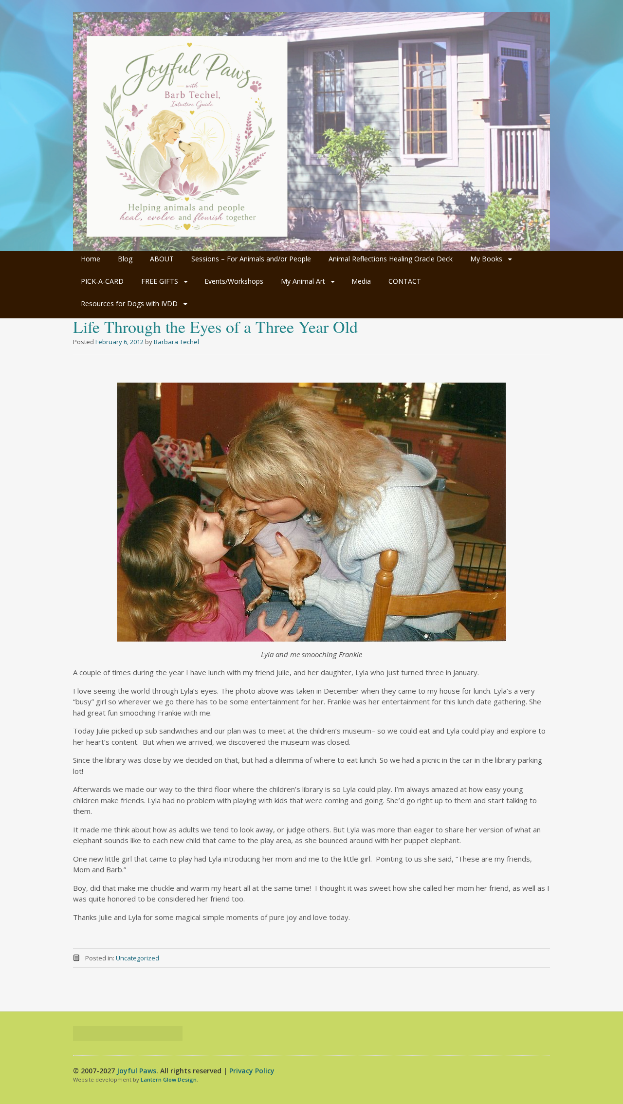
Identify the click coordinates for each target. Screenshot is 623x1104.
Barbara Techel (176, 341)
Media (361, 281)
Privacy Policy (252, 1070)
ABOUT (162, 258)
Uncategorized (137, 958)
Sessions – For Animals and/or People (251, 258)
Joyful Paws (136, 1070)
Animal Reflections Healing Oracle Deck (391, 258)
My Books (486, 258)
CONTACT (404, 281)
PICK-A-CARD (102, 281)
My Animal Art (303, 281)
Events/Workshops (233, 281)
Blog (125, 258)
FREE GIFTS (159, 281)
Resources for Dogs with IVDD (129, 303)
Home (90, 258)
